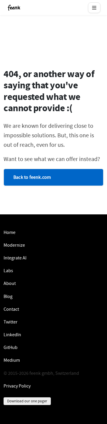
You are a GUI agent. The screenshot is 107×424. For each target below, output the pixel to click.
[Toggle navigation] (94, 7)
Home (9, 232)
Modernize (14, 245)
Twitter (11, 322)
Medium (12, 360)
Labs (8, 271)
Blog (8, 296)
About (10, 283)
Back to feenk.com (32, 177)
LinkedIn (12, 335)
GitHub (11, 347)
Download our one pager (27, 401)
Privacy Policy (17, 386)
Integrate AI (15, 258)
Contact (11, 309)
